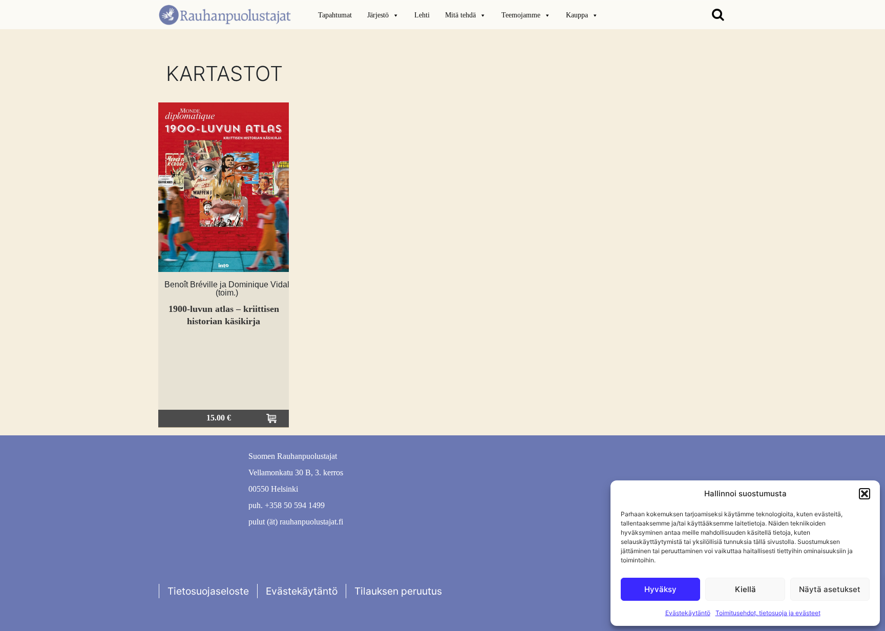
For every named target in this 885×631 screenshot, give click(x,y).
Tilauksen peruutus (398, 591)
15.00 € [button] (218, 417)
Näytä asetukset (829, 589)
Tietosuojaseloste (208, 591)
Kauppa (577, 15)
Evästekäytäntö (687, 613)
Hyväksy (660, 589)
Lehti (422, 15)
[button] (864, 494)
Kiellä (745, 589)
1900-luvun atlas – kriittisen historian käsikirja (223, 315)
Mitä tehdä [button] (460, 15)
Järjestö (378, 15)
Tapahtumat (335, 15)
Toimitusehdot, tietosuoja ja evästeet (767, 613)
